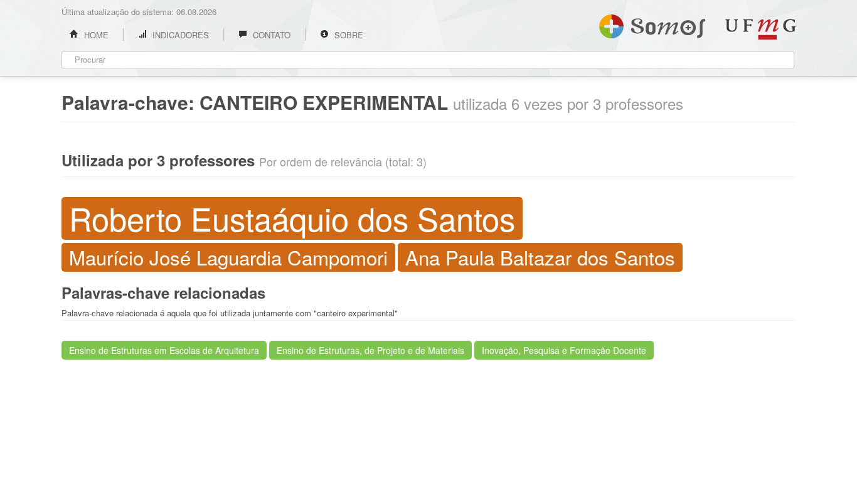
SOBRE (347, 35)
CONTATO (270, 35)
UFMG (760, 29)
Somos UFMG (652, 23)
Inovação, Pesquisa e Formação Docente (564, 350)
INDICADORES (179, 35)
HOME (95, 35)
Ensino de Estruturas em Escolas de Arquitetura (164, 350)
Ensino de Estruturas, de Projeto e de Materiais (370, 350)
